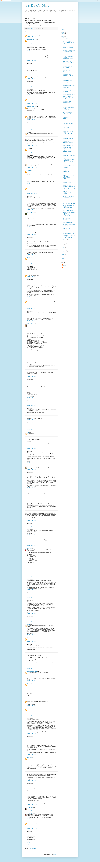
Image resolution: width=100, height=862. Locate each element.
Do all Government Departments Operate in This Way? (68, 215)
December (64, 37)
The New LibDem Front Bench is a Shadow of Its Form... (68, 104)
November (64, 239)
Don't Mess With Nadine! (66, 218)
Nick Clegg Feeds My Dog (67, 117)
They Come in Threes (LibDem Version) (69, 155)
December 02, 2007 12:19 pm (32, 119)
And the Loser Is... (65, 130)
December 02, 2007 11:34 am (31, 36)
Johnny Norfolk (29, 465)
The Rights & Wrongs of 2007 (67, 80)
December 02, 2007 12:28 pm (32, 152)
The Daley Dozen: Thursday (67, 55)
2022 (63, 29)
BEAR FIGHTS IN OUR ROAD (32, 39)
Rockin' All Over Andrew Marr (67, 128)
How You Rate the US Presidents (68, 138)
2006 (63, 254)
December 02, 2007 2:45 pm (31, 419)
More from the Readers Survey (67, 172)
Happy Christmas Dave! (66, 150)
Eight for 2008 (65, 71)
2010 (63, 32)
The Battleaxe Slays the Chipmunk (68, 113)
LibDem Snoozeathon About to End (68, 133)
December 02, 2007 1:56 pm (31, 320)
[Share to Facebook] (41, 28)
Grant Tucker (65, 264)
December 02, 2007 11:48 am (31, 78)
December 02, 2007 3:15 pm (31, 462)
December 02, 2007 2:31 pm (31, 405)
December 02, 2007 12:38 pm (32, 183)
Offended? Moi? (65, 118)
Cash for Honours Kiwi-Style (67, 41)
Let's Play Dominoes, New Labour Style (69, 216)
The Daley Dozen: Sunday (67, 74)
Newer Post (26, 846)
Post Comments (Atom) (32, 848)
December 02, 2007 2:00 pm (31, 376)
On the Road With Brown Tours (67, 183)
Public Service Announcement (67, 112)
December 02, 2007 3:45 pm (31, 526)
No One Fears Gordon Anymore (68, 225)
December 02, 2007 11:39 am (31, 50)
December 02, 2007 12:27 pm (32, 145)
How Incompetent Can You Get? (68, 127)
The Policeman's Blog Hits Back (68, 207)
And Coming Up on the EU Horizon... (68, 161)
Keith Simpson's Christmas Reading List (69, 106)
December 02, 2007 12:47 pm (32, 193)
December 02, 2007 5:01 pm (31, 668)
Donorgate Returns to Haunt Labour (68, 62)
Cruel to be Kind (65, 91)
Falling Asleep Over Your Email (67, 51)
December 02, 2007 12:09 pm (32, 103)
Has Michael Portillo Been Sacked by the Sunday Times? (68, 145)
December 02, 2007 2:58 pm (31, 429)
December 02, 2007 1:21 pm (31, 270)
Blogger (54, 854)
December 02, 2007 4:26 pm (31, 613)
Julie (28, 432)
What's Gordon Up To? (66, 70)
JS (63, 267)
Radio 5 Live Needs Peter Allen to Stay (69, 237)
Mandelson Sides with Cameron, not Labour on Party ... (68, 160)
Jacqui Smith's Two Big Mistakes (68, 182)
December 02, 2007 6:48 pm (31, 741)
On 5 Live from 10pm (66, 141)
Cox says (28, 148)
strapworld (29, 299)
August (64, 243)
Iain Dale (28, 624)
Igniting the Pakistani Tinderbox (68, 58)
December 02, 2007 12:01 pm (32, 94)
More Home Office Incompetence (68, 179)
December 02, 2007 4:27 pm (31, 621)
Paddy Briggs (29, 186)
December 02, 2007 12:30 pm (32, 167)
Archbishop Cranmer (30, 323)
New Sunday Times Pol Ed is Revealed (69, 224)
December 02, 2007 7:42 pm (31, 754)
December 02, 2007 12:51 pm (32, 209)
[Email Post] (36, 28)
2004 (63, 257)
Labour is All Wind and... (66, 229)
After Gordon (65, 219)
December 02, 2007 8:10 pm (31, 780)
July (63, 244)
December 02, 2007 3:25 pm (31, 487)
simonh (28, 708)
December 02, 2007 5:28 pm (31, 705)
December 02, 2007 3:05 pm (31, 448)
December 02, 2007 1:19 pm (31, 263)
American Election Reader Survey (68, 142)
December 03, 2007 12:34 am (32, 818)
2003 (63, 258)
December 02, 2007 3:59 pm (31, 589)
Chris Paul (29, 170)
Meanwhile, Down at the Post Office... (68, 196)
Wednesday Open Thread (67, 185)
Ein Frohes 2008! (65, 38)
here (45, 739)
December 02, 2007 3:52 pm (31, 534)
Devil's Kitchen (29, 548)
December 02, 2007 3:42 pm (31, 520)
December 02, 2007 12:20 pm (32, 129)
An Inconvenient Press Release (68, 46)
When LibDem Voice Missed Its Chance (69, 126)
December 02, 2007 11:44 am (31, 60)
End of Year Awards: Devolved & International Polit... (68, 53)
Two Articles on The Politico (67, 96)
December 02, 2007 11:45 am (31, 71)
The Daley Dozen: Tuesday (67, 124)
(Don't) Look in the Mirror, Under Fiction (69, 90)
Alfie (28, 33)
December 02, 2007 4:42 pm (31, 641)
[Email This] (38, 28)
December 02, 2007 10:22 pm (32, 804)
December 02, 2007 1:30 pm (31, 276)
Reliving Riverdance (66, 67)
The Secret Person (30, 807)
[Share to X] (40, 28)
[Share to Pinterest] (42, 28)
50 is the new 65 (65, 191)
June (64, 246)
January (64, 252)
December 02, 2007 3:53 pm (31, 545)
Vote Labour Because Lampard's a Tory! (69, 168)
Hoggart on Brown (65, 167)
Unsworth (28, 683)
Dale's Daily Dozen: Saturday (67, 154)
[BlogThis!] (39, 28)
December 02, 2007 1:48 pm (31, 308)
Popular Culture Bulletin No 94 (67, 148)
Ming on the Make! (66, 87)
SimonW (28, 97)
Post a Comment (28, 844)
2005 (63, 255)
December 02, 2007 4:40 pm (31, 634)
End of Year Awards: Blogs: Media (68, 47)
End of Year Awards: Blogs (67, 61)
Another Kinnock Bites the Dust (67, 151)
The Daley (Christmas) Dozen (67, 66)
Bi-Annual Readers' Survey (67, 197)
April (63, 248)
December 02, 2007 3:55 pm (31, 576)
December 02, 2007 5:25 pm (31, 680)
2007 (63, 36)
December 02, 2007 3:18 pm (31, 469)
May (63, 247)
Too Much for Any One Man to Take (68, 181)
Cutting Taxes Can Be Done (67, 228)
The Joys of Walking (66, 109)
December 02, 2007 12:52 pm (32, 220)
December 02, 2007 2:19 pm (31, 397)
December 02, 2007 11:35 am (31, 43)
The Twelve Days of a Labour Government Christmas (67, 120)
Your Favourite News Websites (67, 174)
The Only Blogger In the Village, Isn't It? (69, 188)
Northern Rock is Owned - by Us (68, 123)
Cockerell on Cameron (66, 102)
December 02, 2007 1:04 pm (31, 234)
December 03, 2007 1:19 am (31, 842)
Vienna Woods (29, 757)
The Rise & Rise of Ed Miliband (68, 137)
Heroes (64, 79)
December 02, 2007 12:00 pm (32, 86)
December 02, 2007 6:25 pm (31, 733)
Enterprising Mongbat (30, 212)
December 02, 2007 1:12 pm (31, 247)
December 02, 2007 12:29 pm (32, 159)
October (64, 240)
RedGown (28, 257)
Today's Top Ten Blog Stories (67, 158)
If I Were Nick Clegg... (66, 122)
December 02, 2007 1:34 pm (31, 296)
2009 (63, 33)
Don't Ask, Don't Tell (66, 152)
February (64, 251)
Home (41, 846)
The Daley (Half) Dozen (66, 77)
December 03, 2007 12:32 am (32, 810)
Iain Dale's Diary (37, 5)
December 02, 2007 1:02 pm (31, 226)
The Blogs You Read (66, 171)
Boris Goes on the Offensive (67, 227)
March (64, 250)
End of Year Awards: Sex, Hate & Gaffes (69, 50)
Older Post (55, 846)
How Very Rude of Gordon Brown (68, 170)
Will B (28, 132)
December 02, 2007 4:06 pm (31, 597)
